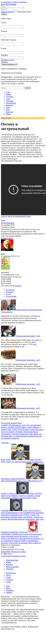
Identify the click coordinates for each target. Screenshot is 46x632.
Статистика (6, 2)
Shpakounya (15, 552)
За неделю (10, 290)
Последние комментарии (11, 423)
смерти (4, 216)
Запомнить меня (24, 12)
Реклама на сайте (18, 556)
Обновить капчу (8, 60)
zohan (23, 552)
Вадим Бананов (7, 223)
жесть (9, 216)
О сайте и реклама (18, 2)
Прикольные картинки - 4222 (28, 384)
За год (8, 294)
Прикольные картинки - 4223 (28, 360)
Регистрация (11, 4)
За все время (11, 296)
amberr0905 (5, 552)
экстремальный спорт (22, 216)
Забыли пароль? (7, 12)
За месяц (9, 292)
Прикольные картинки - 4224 (28, 336)
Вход (3, 4)
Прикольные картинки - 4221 (28, 408)
